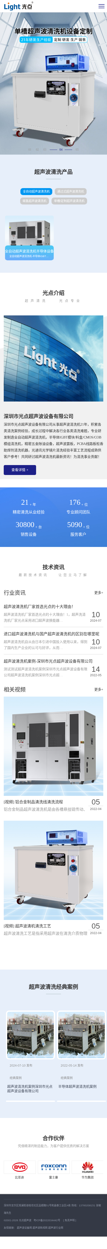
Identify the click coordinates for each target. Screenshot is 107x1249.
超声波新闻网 (40, 1227)
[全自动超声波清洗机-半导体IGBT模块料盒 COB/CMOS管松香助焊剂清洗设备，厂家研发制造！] (29, 238)
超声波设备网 (24, 1227)
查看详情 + (19, 470)
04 (60, 149)
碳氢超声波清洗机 (35, 201)
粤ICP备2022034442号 (47, 1220)
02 (37, 149)
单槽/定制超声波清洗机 (69, 201)
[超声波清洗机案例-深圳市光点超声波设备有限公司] (30, 1035)
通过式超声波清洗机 (70, 191)
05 (77, 149)
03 (44, 149)
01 (29, 149)
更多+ (98, 593)
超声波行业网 (55, 1227)
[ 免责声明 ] (69, 1220)
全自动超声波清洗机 (36, 191)
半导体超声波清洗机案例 (77, 1086)
